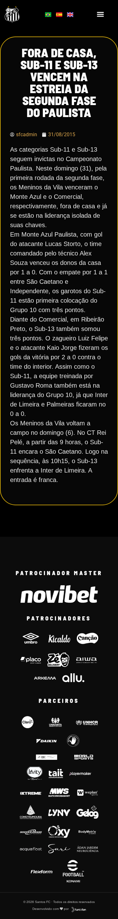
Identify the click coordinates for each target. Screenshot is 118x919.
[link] (20, 14)
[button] (100, 14)
